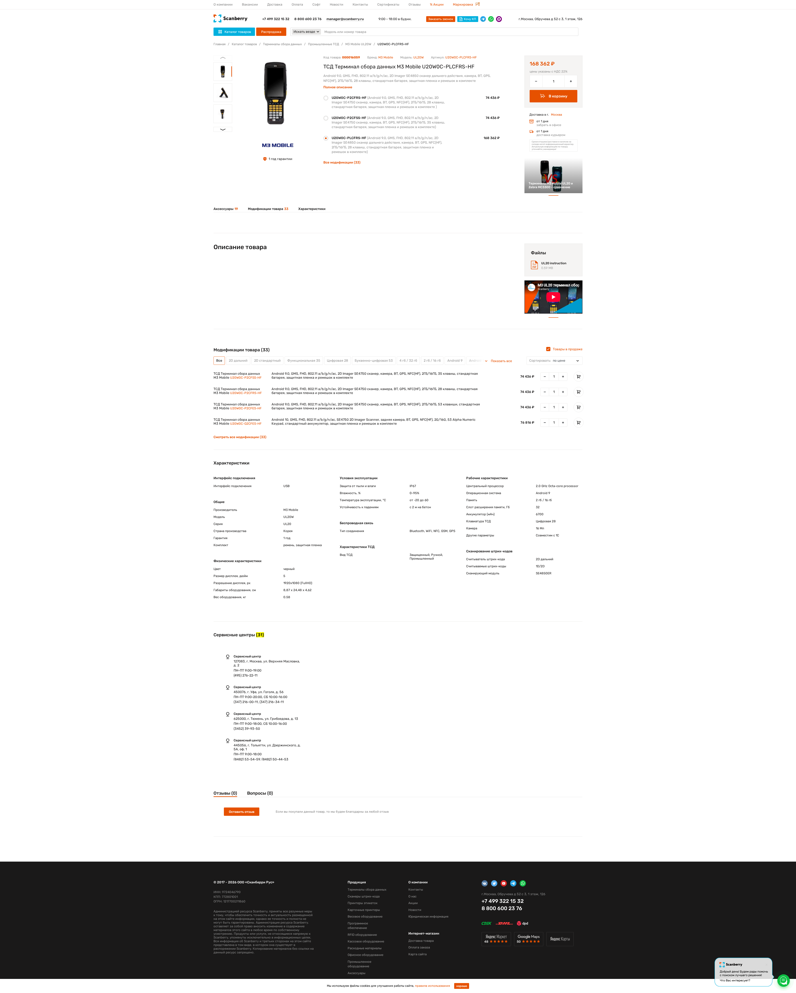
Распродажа (271, 32)
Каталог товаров (244, 44)
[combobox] (554, 360)
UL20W (418, 57)
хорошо (461, 986)
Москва (556, 114)
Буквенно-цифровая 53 (374, 361)
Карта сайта (417, 954)
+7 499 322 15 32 (275, 19)
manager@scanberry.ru (345, 19)
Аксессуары (226, 209)
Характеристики (311, 209)
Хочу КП (470, 19)
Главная (220, 44)
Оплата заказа (419, 947)
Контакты (360, 4)
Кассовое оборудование (366, 941)
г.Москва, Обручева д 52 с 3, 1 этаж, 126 (550, 19)
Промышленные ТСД (323, 44)
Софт (316, 4)
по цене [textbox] (547, 361)
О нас (412, 896)
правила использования (432, 986)
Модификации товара (268, 209)
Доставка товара (421, 941)
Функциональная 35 (303, 361)
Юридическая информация (428, 916)
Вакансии (250, 4)
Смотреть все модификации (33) (240, 437)
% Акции (437, 4)
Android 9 (454, 361)
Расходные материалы (365, 948)
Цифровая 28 (337, 361)
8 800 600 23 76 (308, 19)
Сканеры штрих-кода (364, 896)
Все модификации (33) (341, 162)
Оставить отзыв (241, 812)
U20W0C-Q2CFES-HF (246, 424)
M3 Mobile (385, 57)
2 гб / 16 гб (432, 361)
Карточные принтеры (364, 910)
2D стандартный (267, 361)
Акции (413, 903)
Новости (336, 4)
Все (219, 361)
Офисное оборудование (365, 955)
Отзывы (415, 4)
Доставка (274, 4)
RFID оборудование (362, 935)
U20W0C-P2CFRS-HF (246, 393)
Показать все (501, 361)
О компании (223, 4)
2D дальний (238, 361)
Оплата (297, 4)
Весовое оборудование (365, 916)
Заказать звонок (440, 19)
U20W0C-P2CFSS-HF (246, 377)
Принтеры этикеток (362, 903)
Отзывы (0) (225, 793)
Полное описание (337, 87)
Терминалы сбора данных (282, 44)
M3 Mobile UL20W (358, 44)
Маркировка (463, 4)
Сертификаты (388, 4)
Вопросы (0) (260, 793)
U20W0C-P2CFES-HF (246, 408)
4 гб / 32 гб (408, 361)
